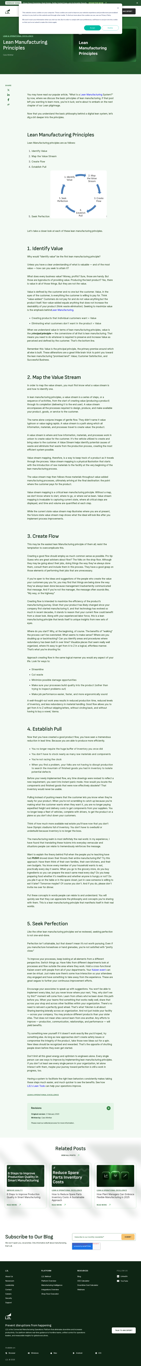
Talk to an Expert (123, 11)
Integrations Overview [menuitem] (50, 1289)
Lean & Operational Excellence (18, 36)
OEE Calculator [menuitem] (83, 1281)
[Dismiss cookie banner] (118, 8)
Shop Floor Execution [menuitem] (50, 1294)
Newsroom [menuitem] (9, 1281)
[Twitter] (8, 90)
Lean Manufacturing (91, 94)
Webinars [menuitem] (81, 1289)
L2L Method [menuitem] (46, 1276)
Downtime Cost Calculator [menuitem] (87, 1285)
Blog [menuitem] (79, 1276)
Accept (92, 28)
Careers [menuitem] (8, 1294)
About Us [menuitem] (9, 1276)
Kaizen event (99, 969)
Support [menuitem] (8, 1302)
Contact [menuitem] (8, 1289)
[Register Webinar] (70, 3)
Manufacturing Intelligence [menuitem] (51, 1285)
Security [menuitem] (8, 1298)
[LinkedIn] (8, 95)
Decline (110, 28)
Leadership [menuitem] (9, 1285)
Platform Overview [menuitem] (48, 1281)
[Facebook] (8, 99)
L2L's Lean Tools (36, 1086)
